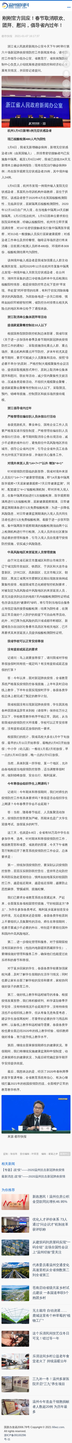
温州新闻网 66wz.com (31, 1144)
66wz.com (58, 1427)
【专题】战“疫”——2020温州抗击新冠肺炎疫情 (33, 1170)
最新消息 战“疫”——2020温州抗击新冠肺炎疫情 (33, 1176)
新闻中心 (64, 1153)
